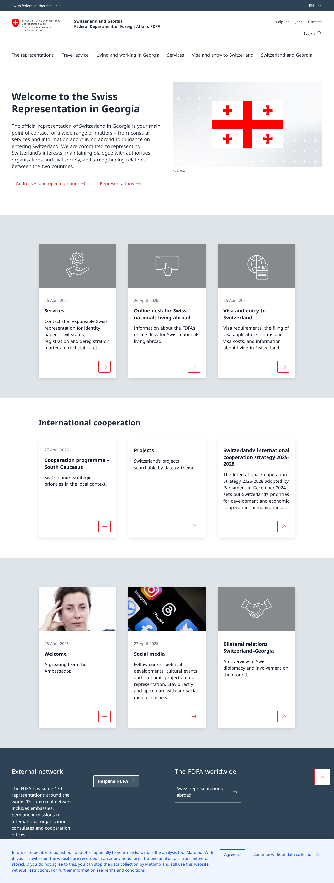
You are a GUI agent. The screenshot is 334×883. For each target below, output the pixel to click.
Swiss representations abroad (200, 791)
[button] (33, 55)
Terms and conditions (124, 870)
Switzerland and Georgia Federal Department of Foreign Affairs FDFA (117, 23)
